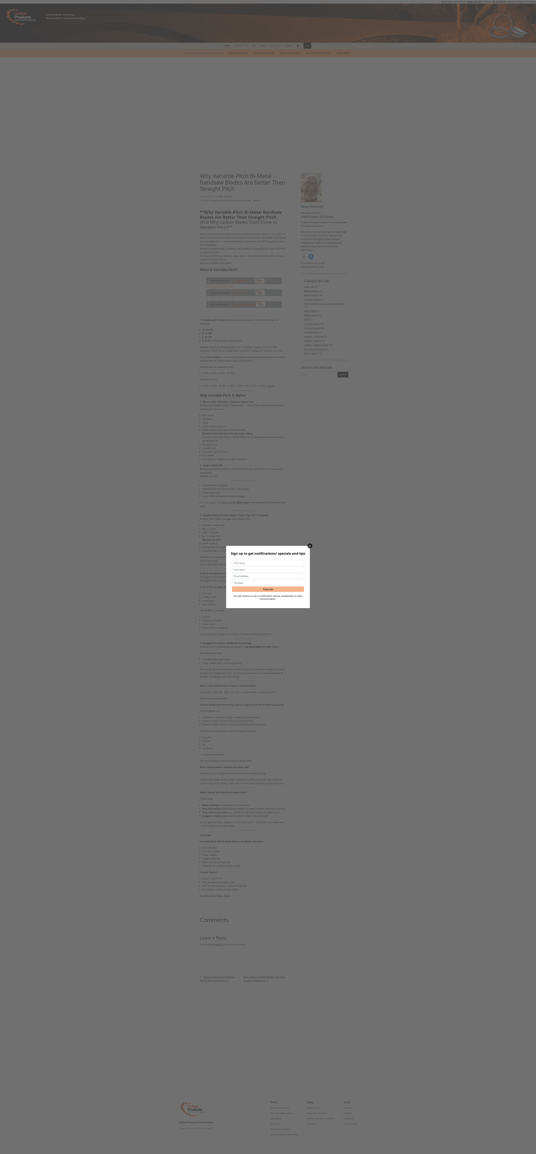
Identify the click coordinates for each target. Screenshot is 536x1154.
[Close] (310, 545)
